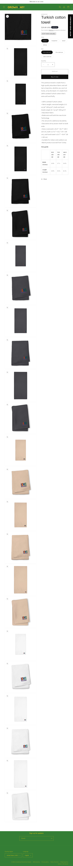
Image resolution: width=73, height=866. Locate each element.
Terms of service (55, 862)
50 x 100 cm (48, 52)
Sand (64, 41)
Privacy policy (45, 862)
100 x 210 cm (48, 57)
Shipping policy (64, 862)
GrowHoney (18, 862)
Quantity (43, 61)
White (46, 45)
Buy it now (54, 77)
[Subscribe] (51, 838)
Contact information (63, 864)
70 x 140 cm (60, 52)
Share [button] (45, 179)
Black (46, 41)
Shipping (51, 30)
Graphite (55, 41)
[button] (4, 7)
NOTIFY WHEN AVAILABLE (48, 34)
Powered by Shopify (26, 862)
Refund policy (36, 862)
